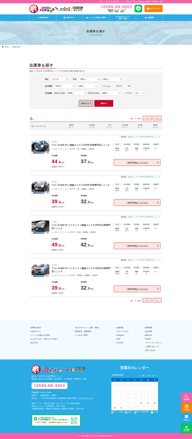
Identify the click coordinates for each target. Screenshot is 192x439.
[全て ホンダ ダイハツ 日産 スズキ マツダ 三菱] (139, 93)
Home (7, 47)
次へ (157, 118)
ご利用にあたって (152, 346)
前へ (147, 118)
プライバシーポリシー (154, 343)
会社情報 (148, 331)
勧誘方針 (148, 335)
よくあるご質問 (81, 335)
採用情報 (148, 328)
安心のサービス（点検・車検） (123, 17)
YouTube (119, 343)
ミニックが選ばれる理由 (97, 17)
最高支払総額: (94, 93)
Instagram (120, 335)
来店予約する (155, 8)
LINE (118, 339)
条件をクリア (86, 103)
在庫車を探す (44, 17)
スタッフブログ (122, 331)
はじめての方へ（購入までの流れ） (44, 339)
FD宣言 (148, 339)
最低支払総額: (60, 93)
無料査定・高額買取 (83, 331)
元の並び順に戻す (40, 126)
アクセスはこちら (86, 398)
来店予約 (34, 343)
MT (129, 86)
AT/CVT (119, 86)
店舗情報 (150, 17)
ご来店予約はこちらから (137, 163)
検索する (104, 103)
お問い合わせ (150, 350)
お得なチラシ (70, 17)
